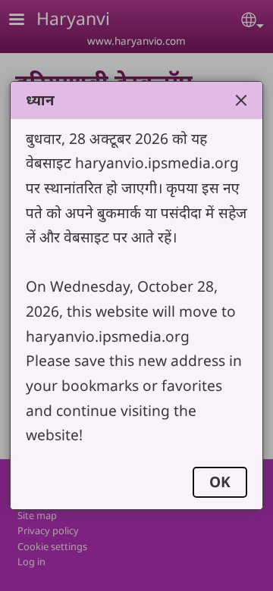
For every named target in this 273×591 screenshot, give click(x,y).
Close (241, 100)
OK (220, 481)
